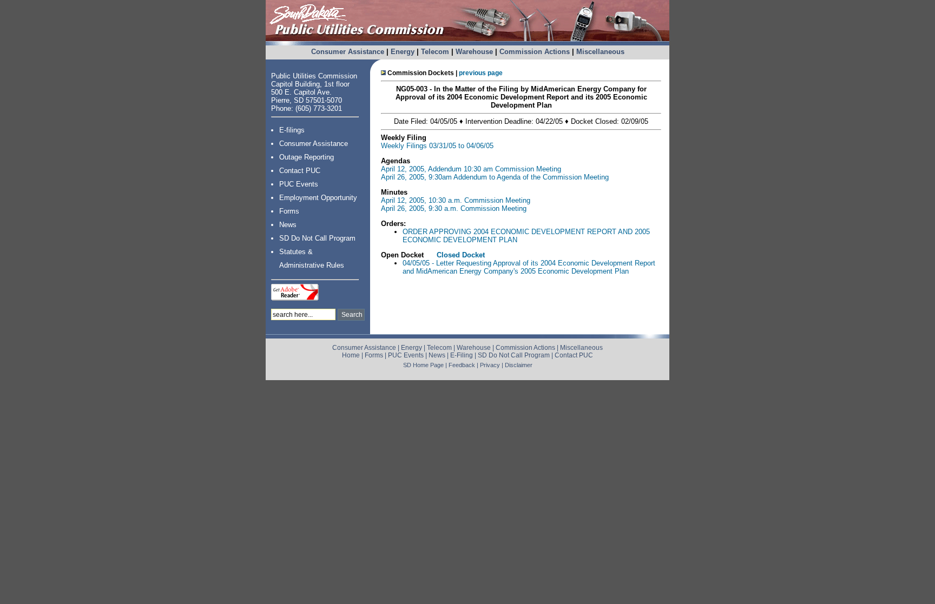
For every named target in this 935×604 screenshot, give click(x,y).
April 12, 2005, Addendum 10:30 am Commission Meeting (471, 169)
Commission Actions (534, 52)
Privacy (490, 365)
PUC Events (298, 184)
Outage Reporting (306, 157)
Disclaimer (518, 365)
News (288, 225)
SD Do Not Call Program (317, 238)
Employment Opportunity (318, 198)
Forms (289, 211)
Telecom (435, 52)
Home (351, 355)
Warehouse (474, 52)
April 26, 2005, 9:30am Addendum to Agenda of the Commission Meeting (495, 177)
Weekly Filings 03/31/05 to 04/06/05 (437, 146)
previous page (481, 73)
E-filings (292, 130)
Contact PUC (299, 171)
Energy (402, 52)
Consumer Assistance (347, 52)
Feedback (462, 365)
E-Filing (461, 355)
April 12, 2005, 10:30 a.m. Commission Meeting (455, 200)
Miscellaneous (600, 52)
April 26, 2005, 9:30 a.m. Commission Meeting (453, 208)
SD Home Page (423, 365)
